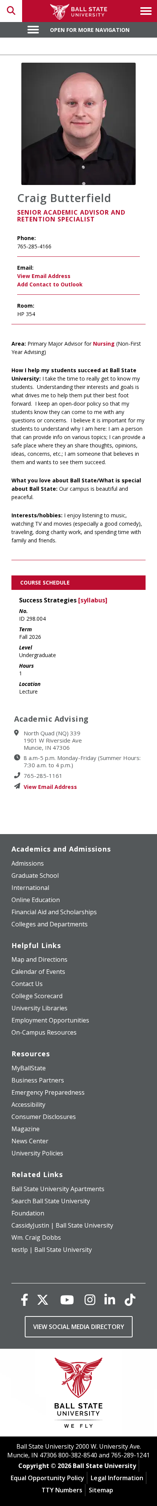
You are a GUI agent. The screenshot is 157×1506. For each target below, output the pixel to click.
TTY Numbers (62, 1490)
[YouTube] (67, 1299)
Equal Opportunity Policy (47, 1478)
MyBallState (28, 1068)
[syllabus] (92, 600)
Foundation (27, 1213)
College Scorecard (36, 996)
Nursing (104, 343)
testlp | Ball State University (51, 1249)
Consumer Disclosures (43, 1117)
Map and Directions (39, 959)
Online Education (35, 900)
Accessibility (28, 1104)
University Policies (37, 1153)
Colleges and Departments (49, 924)
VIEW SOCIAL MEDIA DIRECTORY (78, 1327)
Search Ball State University (50, 1201)
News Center (29, 1141)
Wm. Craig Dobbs (36, 1237)
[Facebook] (24, 1299)
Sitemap (101, 1490)
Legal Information (117, 1478)
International (30, 887)
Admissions (27, 863)
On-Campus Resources (44, 1032)
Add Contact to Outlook (50, 284)
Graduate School (35, 875)
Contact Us (27, 984)
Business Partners (37, 1080)
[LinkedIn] (109, 1299)
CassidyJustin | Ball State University (62, 1225)
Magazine (25, 1129)
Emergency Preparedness (48, 1092)
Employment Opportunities (50, 1020)
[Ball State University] (78, 1394)
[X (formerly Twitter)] (43, 1299)
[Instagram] (90, 1299)
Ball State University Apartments (57, 1189)
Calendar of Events (38, 971)
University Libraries (39, 1008)
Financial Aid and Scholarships (54, 912)
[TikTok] (130, 1299)
